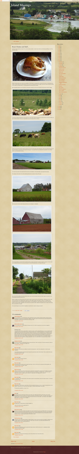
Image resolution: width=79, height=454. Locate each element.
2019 (59, 56)
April (60, 99)
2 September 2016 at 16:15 (19, 390)
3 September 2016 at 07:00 (19, 406)
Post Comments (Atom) (19, 443)
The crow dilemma (62, 79)
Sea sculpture (61, 87)
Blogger (44, 451)
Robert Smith (17, 369)
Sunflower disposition (62, 84)
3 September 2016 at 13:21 (19, 415)
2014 (59, 107)
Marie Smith (17, 347)
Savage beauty (61, 76)
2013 (59, 109)
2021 (59, 53)
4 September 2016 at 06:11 (19, 422)
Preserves (60, 86)
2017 (59, 59)
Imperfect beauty (61, 69)
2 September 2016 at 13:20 (19, 344)
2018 (59, 57)
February (60, 102)
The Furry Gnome (17, 418)
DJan (15, 393)
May (60, 98)
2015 (59, 106)
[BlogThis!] (25, 310)
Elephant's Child (17, 341)
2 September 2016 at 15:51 (19, 366)
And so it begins (61, 90)
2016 (59, 60)
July (60, 95)
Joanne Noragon (17, 316)
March (60, 101)
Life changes (16, 41)
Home (33, 441)
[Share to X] (26, 310)
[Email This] (24, 310)
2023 (59, 50)
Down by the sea (17, 409)
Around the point (61, 70)
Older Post (53, 441)
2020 (59, 54)
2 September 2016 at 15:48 (19, 354)
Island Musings (21, 5)
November (61, 63)
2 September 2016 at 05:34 (19, 326)
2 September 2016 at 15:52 (19, 380)
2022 (59, 51)
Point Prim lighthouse (62, 89)
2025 (59, 47)
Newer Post (13, 441)
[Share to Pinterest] (28, 310)
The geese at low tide (62, 67)
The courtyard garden (62, 73)
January (60, 104)
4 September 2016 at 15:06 (19, 429)
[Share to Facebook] (27, 310)
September (61, 66)
